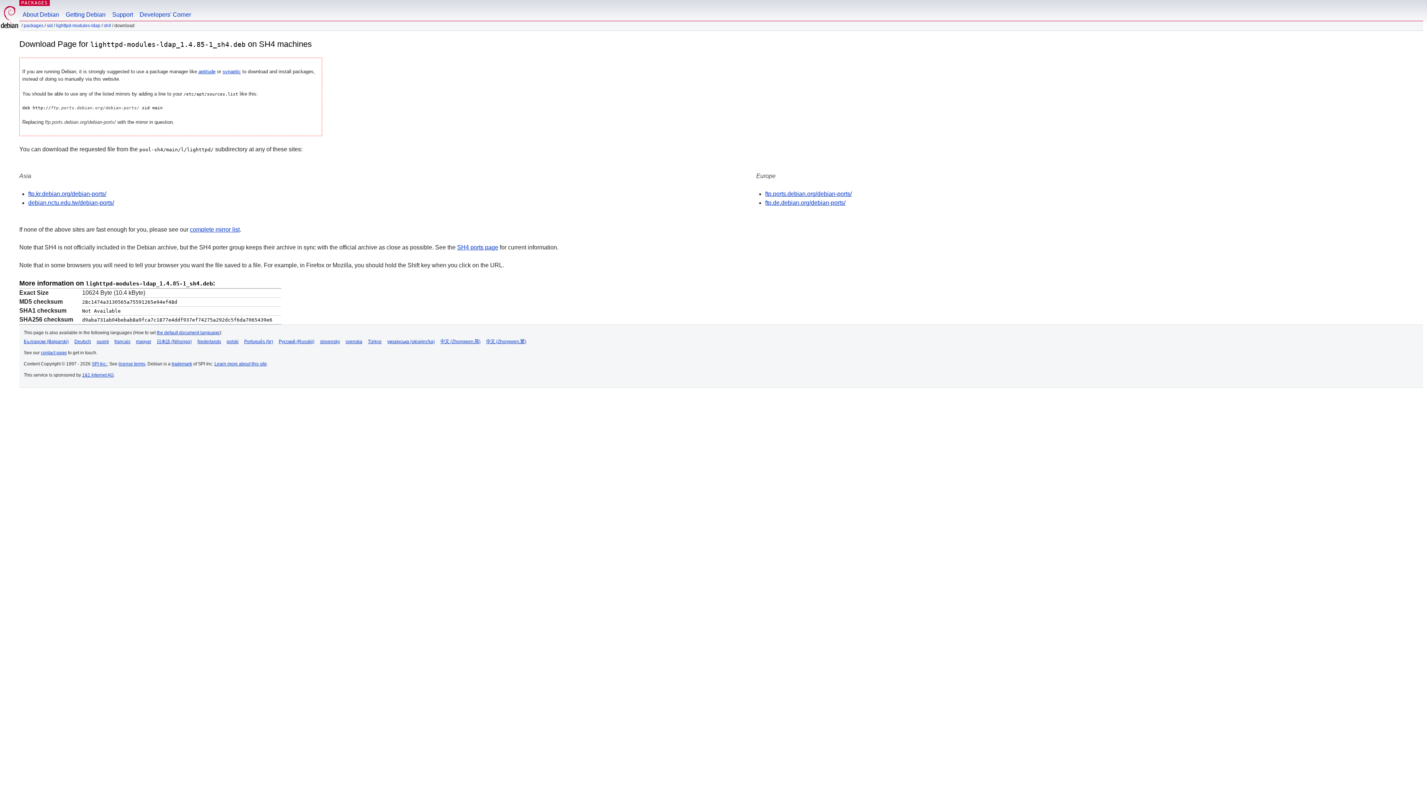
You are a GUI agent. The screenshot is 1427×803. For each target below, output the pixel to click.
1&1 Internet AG (98, 375)
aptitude (207, 71)
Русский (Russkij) (296, 341)
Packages (34, 3)
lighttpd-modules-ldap (78, 25)
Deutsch (82, 341)
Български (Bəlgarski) (46, 341)
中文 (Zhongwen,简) (460, 341)
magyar (143, 341)
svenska (354, 341)
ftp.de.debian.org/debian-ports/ (805, 203)
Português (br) (258, 341)
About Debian (41, 15)
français (122, 341)
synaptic (232, 71)
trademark (182, 364)
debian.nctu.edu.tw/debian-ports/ (71, 203)
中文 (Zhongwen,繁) (506, 341)
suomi (103, 341)
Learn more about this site (240, 364)
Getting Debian (86, 15)
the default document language (188, 332)
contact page (54, 352)
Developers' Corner (165, 15)
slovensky (330, 341)
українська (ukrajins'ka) (411, 341)
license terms (132, 364)
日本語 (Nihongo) (174, 341)
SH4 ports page (477, 247)
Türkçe (375, 341)
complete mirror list (215, 229)
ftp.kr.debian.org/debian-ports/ (67, 194)
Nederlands (209, 341)
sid (50, 25)
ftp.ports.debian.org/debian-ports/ (808, 194)
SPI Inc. (99, 364)
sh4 (107, 25)
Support (122, 15)
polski (233, 341)
